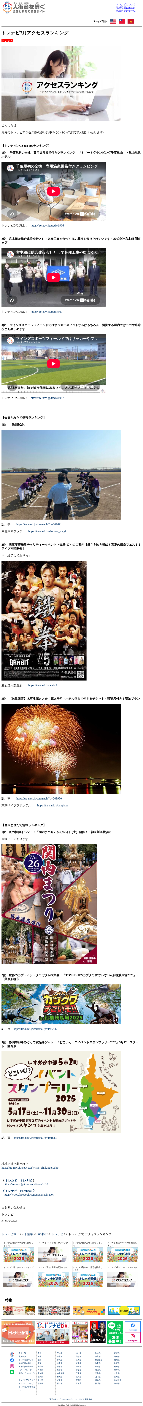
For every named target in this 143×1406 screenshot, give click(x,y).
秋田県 (40, 1377)
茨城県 (59, 1353)
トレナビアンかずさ (27, 1380)
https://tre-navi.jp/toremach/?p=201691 (39, 524)
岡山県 (98, 1370)
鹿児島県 (117, 1380)
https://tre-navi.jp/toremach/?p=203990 (39, 798)
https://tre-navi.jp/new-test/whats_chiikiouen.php (29, 1167)
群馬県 (59, 1360)
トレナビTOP (10, 1234)
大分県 (117, 1373)
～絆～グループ (25, 1370)
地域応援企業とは (26, 1363)
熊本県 (117, 1370)
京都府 (78, 1380)
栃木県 (59, 1356)
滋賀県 (78, 1377)
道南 (39, 1356)
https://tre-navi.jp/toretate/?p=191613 (35, 1137)
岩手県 (40, 1370)
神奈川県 (60, 1373)
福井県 (78, 1353)
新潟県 (59, 1377)
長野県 (78, 1360)
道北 (39, 1360)
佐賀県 (117, 1363)
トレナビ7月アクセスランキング (53, 1242)
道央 (39, 1353)
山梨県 (78, 1356)
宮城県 (40, 1373)
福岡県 (117, 1360)
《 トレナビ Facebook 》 (18, 1190)
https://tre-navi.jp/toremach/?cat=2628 (26, 1184)
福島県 (40, 1383)
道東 (39, 1363)
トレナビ (57, 1234)
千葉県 (28, 1234)
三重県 (78, 1373)
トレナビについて (26, 1360)
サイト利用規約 (85, 1399)
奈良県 (98, 1356)
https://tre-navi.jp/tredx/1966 (47, 225)
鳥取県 (98, 1363)
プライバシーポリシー (68, 1399)
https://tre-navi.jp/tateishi (42, 685)
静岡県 (78, 1367)
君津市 (42, 1234)
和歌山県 (98, 1360)
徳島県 (98, 1380)
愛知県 (78, 1370)
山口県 (98, 1377)
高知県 (117, 1356)
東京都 (59, 1370)
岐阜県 (78, 1363)
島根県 (98, 1367)
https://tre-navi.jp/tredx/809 (46, 311)
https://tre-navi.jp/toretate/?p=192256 (35, 1029)
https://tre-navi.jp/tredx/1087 (47, 397)
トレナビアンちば (26, 1383)
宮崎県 (117, 1377)
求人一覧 (22, 1356)
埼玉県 (59, 1363)
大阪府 (78, 1383)
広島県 (98, 1373)
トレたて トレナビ (18, 1180)
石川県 (59, 1383)
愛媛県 (117, 1353)
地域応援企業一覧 (26, 1367)
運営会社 (53, 1399)
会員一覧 (22, 1353)
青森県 (40, 1367)
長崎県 (117, 1367)
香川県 (98, 1383)
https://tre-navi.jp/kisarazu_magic (47, 531)
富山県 (59, 1380)
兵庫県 (98, 1353)
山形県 (40, 1380)
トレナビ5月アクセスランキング (122, 1267)
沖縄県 (117, 1383)
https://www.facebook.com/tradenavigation (29, 1194)
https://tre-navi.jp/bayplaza (52, 805)
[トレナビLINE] (115, 1342)
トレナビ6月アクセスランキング (19, 1267)
